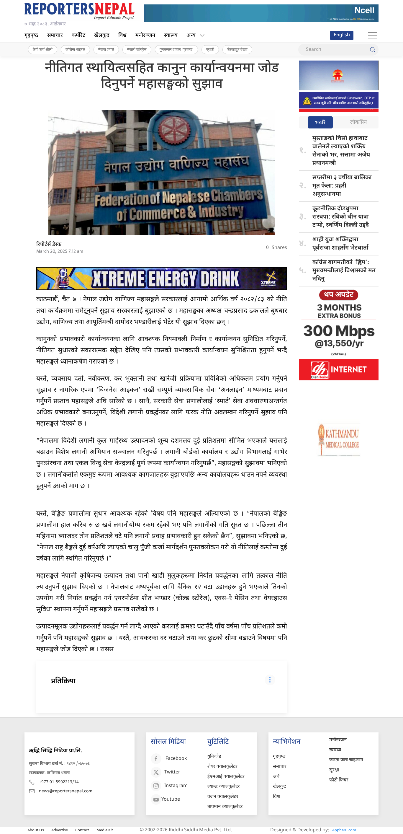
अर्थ (276, 777)
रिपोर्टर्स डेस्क (48, 244)
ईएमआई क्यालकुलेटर (226, 777)
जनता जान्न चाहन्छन (346, 760)
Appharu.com (344, 830)
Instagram (176, 786)
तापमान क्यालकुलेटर (225, 807)
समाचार (55, 35)
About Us (35, 830)
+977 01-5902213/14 (59, 782)
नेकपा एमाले (106, 49)
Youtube (170, 799)
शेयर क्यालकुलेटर (222, 767)
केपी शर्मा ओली (43, 49)
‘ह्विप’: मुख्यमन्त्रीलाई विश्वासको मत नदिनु (344, 271)
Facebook (176, 759)
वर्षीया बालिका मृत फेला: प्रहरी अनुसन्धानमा (342, 186)
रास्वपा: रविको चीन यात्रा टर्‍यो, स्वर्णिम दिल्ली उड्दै (340, 217)
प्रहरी (210, 49)
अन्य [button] (191, 35)
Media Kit (104, 830)
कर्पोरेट (78, 35)
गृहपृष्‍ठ (31, 35)
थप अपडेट (338, 295)
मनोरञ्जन (145, 35)
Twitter (172, 772)
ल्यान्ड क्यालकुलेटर (223, 787)
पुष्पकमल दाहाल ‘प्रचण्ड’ (176, 49)
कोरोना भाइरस (75, 49)
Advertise (59, 830)
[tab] (320, 123)
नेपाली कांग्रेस (137, 49)
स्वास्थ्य (171, 35)
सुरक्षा (334, 770)
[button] (373, 35)
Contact (82, 830)
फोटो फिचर (338, 780)
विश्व (122, 35)
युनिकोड (214, 757)
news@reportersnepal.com (65, 791)
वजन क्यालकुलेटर (222, 797)
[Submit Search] (373, 50)
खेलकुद (101, 35)
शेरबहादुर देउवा (237, 49)
